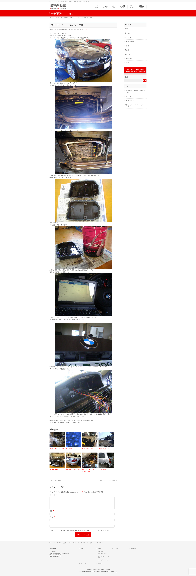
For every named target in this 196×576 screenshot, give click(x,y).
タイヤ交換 (69, 449)
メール (53, 517)
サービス (100, 548)
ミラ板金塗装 (102, 469)
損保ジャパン (130, 100)
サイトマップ (75, 543)
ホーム (53, 543)
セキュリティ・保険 (103, 560)
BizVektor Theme (98, 572)
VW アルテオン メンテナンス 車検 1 (89, 470)
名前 (52, 511)
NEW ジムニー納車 (88, 449)
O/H (127, 29)
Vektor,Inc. (107, 572)
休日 (87, 29)
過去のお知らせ (63, 543)
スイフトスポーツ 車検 (57, 449)
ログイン (101, 543)
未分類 (128, 54)
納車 (127, 62)
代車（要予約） (130, 41)
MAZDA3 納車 (54, 469)
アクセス (83, 563)
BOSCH (128, 96)
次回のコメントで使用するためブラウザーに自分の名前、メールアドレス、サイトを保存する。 (80, 530)
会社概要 (133, 548)
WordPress (89, 572)
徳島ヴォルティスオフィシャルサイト (135, 105)
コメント (53, 495)
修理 (127, 50)
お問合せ (100, 563)
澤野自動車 (96, 569)
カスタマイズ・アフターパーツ (104, 557)
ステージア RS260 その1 (108, 480)
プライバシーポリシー (89, 543)
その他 (128, 33)
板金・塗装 (129, 58)
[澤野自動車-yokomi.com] (58, 7)
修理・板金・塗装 (102, 553)
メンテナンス (130, 37)
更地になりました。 (104, 449)
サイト (52, 523)
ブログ (116, 548)
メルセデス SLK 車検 (73, 469)
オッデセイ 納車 (55, 480)
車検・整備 (100, 551)
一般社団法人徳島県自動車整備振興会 (135, 91)
